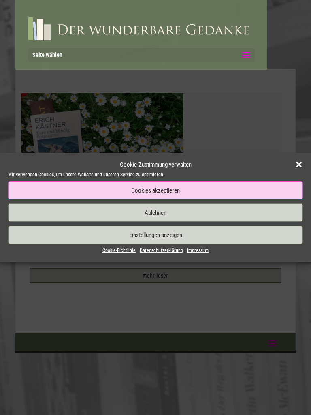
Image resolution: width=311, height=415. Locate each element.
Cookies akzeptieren (155, 190)
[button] (299, 164)
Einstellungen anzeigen (155, 235)
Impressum (198, 250)
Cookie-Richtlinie (119, 250)
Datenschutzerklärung (161, 250)
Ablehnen (155, 212)
